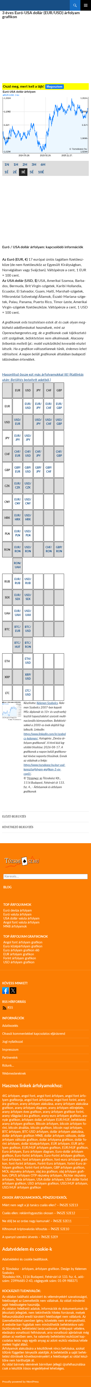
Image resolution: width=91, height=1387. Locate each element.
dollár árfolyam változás (60, 1135)
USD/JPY (38, 422)
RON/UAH (17, 565)
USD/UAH (28, 613)
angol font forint (65, 1100)
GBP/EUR (17, 469)
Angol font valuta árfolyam (21, 922)
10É (41, 172)
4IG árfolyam (11, 1096)
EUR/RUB (17, 581)
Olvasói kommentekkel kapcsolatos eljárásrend (33, 1033)
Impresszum (10, 1049)
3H (34, 164)
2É (15, 172)
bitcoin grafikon (41, 1127)
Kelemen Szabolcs (47, 703)
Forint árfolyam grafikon (19, 958)
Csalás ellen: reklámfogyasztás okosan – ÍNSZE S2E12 (38, 1213)
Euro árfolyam (11, 1151)
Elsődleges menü (85, 5)
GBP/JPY (38, 469)
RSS (10, 1007)
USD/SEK (28, 597)
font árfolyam (11, 1159)
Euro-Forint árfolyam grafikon (64, 1155)
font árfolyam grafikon (37, 1159)
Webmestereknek (14, 1073)
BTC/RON (28, 645)
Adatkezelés (10, 1025)
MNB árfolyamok (15, 926)
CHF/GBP (59, 453)
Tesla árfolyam (25, 1179)
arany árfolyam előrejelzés (65, 1108)
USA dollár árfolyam (50, 1179)
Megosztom (55, 86)
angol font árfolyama (38, 1100)
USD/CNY (28, 501)
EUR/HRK (17, 517)
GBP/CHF (49, 469)
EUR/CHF (49, 406)
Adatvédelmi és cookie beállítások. (25, 1259)
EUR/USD (28, 406)
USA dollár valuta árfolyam (21, 918)
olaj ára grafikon (47, 1171)
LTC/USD (28, 692)
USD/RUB (28, 581)
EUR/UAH (17, 613)
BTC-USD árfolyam (35, 1131)
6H (43, 164)
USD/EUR (17, 422)
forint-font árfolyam (38, 1167)
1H (15, 164)
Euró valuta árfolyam (17, 914)
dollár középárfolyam (35, 1143)
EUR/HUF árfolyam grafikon (41, 1147)
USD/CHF (48, 422)
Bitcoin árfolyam (47, 1123)
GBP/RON (59, 549)
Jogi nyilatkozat (12, 1041)
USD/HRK (28, 517)
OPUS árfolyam (19, 1175)
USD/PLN (28, 533)
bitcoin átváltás (18, 1127)
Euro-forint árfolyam (29, 1155)
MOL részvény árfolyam (18, 1171)
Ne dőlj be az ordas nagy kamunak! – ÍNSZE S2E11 (37, 1221)
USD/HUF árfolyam (73, 1183)
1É (6, 172)
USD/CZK (28, 485)
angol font (28, 1096)
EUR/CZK (17, 485)
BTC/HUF (17, 645)
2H (25, 164)
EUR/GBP (59, 406)
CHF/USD (28, 453)
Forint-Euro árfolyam (52, 1163)
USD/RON (28, 549)
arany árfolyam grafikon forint (63, 1112)
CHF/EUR (17, 453)
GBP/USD (28, 469)
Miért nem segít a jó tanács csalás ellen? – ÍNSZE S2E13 (40, 1205)
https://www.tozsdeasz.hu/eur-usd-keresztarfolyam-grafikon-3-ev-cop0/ (44, 769)
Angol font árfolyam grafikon (22, 942)
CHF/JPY (38, 453)
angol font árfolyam (50, 1096)
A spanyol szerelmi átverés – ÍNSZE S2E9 (30, 1237)
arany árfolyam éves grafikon (21, 1112)
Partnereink (10, 1057)
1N (6, 164)
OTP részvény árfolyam (46, 1175)
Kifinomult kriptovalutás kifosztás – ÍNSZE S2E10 (35, 1229)
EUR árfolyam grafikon (18, 954)
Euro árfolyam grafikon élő (21, 950)
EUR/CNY (17, 501)
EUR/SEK (17, 597)
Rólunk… (8, 1065)
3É (23, 172)
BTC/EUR (17, 629)
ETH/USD (28, 661)
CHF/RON (49, 549)
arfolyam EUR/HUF (56, 1120)
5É (32, 172)
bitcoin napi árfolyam (67, 1127)
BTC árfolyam (11, 1131)
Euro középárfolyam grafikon (22, 946)
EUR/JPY (38, 406)
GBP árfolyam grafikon (69, 1167)
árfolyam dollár (32, 1120)
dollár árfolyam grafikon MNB (22, 1135)
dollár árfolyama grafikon (56, 1139)
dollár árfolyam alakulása (66, 1131)
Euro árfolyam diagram (38, 1151)
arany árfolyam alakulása (36, 1104)
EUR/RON (17, 549)
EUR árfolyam (60, 1143)
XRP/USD (28, 676)
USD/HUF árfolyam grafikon (21, 1187)
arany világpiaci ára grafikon (21, 1116)
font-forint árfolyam (22, 1163)
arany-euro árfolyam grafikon (61, 1116)
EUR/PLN (17, 533)
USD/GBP (59, 422)
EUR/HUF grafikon (75, 1147)
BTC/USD (28, 629)
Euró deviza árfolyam (17, 910)
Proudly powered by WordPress (20, 1381)
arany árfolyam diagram (31, 1108)
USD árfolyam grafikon (18, 962)
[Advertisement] (45, 51)
